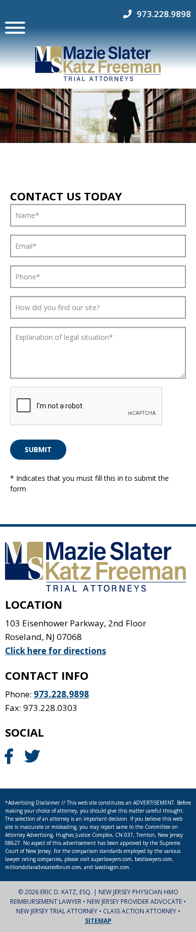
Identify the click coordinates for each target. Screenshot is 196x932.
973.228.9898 (164, 14)
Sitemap (98, 920)
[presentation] (86, 406)
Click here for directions (55, 651)
